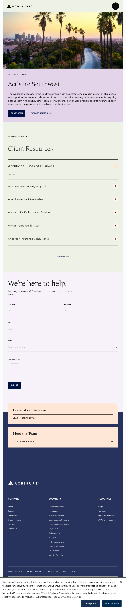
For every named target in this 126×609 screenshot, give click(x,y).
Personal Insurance (56, 507)
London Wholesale (56, 546)
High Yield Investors (106, 515)
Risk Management (56, 542)
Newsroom (102, 511)
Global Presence (14, 520)
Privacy (64, 571)
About (10, 507)
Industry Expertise (56, 555)
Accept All (90, 603)
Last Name (67, 304)
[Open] (116, 347)
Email (10, 322)
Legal (73, 571)
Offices (11, 524)
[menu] (115, 6)
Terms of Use (52, 571)
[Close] (121, 582)
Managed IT (54, 537)
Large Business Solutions (59, 520)
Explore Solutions (40, 113)
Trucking (12, 174)
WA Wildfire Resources (107, 520)
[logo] (19, 6)
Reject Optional (112, 603)
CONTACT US (17, 113)
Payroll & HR (54, 529)
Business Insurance (56, 515)
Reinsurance (54, 551)
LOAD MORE (63, 256)
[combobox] (60, 347)
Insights (101, 507)
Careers (11, 511)
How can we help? (14, 359)
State (10, 340)
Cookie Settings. (72, 596)
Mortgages (53, 511)
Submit (14, 385)
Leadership (12, 515)
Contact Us (12, 529)
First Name (12, 304)
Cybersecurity (54, 533)
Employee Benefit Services (59, 524)
